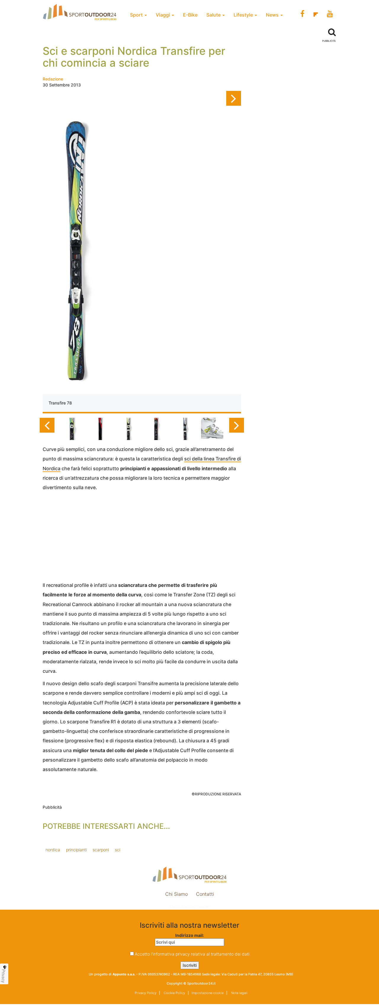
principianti (76, 849)
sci (117, 849)
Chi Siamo (176, 894)
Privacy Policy (145, 993)
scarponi (101, 849)
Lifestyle (244, 15)
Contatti (205, 894)
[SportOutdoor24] (189, 874)
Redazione (53, 78)
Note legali (239, 993)
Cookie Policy (174, 993)
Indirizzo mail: (189, 935)
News (273, 15)
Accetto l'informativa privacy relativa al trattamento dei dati (192, 953)
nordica (53, 849)
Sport (137, 15)
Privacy (4, 976)
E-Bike (190, 15)
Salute (214, 15)
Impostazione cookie (189, 906)
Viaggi (163, 15)
